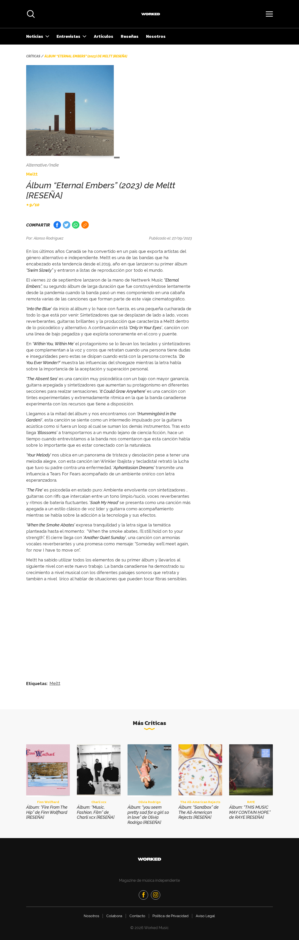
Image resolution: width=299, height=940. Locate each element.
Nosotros (156, 36)
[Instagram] (155, 895)
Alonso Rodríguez (48, 238)
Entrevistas (68, 36)
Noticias (34, 36)
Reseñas (130, 36)
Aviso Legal (205, 916)
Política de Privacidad (171, 916)
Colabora (114, 916)
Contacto (137, 916)
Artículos (103, 36)
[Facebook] (143, 895)
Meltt (55, 683)
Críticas (33, 56)
